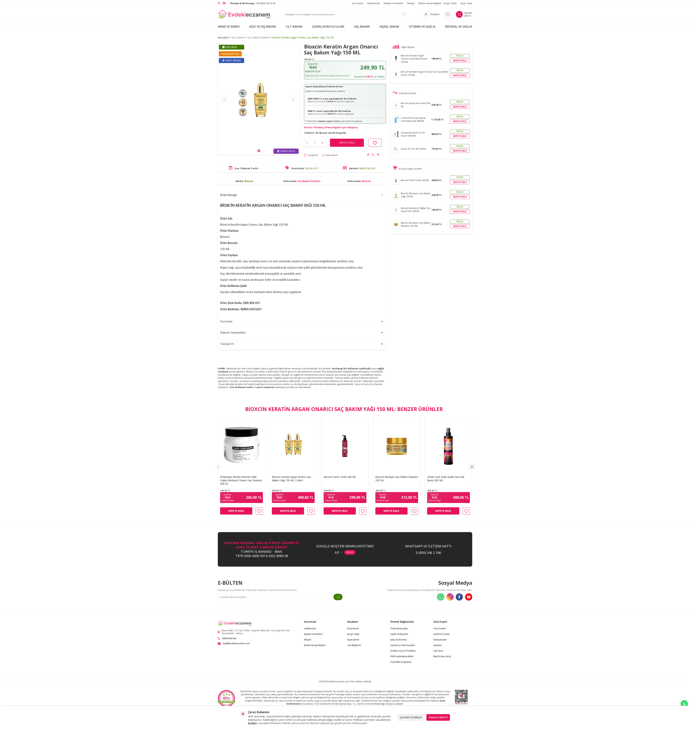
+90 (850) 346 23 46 (252, 3)
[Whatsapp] (440, 597)
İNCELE (349, 552)
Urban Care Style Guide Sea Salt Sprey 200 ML (445, 478)
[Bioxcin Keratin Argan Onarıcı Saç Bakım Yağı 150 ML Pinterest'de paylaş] (378, 155)
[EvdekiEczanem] (244, 14)
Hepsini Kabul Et (438, 717)
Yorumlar (226, 321)
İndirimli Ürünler (441, 634)
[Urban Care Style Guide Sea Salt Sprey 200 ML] (448, 445)
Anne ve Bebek (229, 27)
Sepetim (437, 645)
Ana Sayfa (357, 3)
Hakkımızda (373, 3)
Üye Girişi (438, 650)
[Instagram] (450, 597)
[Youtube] (468, 597)
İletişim (411, 3)
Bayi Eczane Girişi (442, 656)
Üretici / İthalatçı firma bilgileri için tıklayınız (331, 127)
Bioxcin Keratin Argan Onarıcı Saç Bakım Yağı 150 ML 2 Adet (291, 478)
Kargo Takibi (450, 3)
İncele (459, 55)
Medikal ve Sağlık (458, 27)
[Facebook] (459, 597)
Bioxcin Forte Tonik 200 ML (340, 477)
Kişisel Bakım (389, 27)
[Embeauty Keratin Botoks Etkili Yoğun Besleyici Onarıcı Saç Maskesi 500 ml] (241, 445)
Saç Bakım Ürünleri (258, 37)
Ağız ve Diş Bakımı (262, 27)
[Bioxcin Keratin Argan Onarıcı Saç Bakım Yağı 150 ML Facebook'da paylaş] (368, 155)
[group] (259, 99)
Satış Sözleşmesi (398, 639)
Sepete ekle (460, 60)
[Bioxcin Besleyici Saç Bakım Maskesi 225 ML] (396, 445)
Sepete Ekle (236, 511)
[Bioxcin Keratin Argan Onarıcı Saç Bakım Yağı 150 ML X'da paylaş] (373, 155)
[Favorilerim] (447, 14)
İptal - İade (466, 3)
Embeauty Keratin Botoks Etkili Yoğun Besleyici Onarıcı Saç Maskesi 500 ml (241, 480)
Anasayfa (223, 37)
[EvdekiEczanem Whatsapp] (684, 703)
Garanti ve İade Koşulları (402, 645)
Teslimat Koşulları (399, 628)
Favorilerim (353, 628)
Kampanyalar (440, 639)
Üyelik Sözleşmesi (399, 634)
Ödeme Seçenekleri (233, 332)
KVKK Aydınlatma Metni (401, 656)
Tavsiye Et (313, 155)
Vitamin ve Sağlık (422, 27)
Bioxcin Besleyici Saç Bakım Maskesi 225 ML (396, 478)
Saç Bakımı (362, 27)
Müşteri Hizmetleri (393, 3)
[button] (258, 150)
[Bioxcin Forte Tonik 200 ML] (345, 445)
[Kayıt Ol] (338, 597)
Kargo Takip (353, 634)
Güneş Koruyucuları (328, 27)
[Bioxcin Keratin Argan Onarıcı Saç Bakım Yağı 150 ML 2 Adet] (293, 445)
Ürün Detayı (228, 195)
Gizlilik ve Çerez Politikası (403, 650)
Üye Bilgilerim (354, 645)
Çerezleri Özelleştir (411, 717)
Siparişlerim (353, 639)
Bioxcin (248, 181)
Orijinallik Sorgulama (400, 661)
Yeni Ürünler (439, 628)
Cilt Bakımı (294, 27)
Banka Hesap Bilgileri (429, 3)
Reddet (252, 723)
